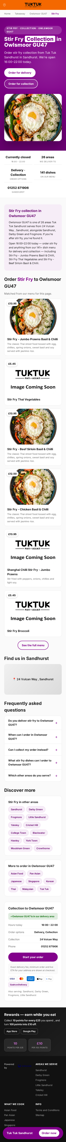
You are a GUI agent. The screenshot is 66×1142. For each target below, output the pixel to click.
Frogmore (16, 817)
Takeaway (20, 13)
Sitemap (40, 1115)
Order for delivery (19, 72)
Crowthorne (43, 848)
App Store (12, 1031)
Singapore (33, 881)
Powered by (9, 1066)
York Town (31, 840)
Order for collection (21, 83)
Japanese (16, 881)
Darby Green (36, 809)
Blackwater (39, 832)
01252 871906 (18, 188)
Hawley (15, 840)
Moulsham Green (20, 848)
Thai (13, 889)
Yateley (15, 825)
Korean (50, 881)
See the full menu (33, 645)
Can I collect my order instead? (28, 749)
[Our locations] (4, 5)
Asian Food (17, 873)
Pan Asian (35, 873)
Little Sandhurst (37, 817)
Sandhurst (16, 809)
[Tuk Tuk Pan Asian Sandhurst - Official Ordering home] (33, 5)
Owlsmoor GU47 (38, 13)
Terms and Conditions (47, 1110)
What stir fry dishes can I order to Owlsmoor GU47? (29, 762)
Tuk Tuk (44, 889)
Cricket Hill (32, 825)
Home (7, 13)
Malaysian (27, 889)
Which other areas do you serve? (29, 775)
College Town (18, 832)
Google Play (29, 1031)
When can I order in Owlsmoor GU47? (27, 736)
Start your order (33, 957)
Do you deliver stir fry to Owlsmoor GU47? (30, 722)
